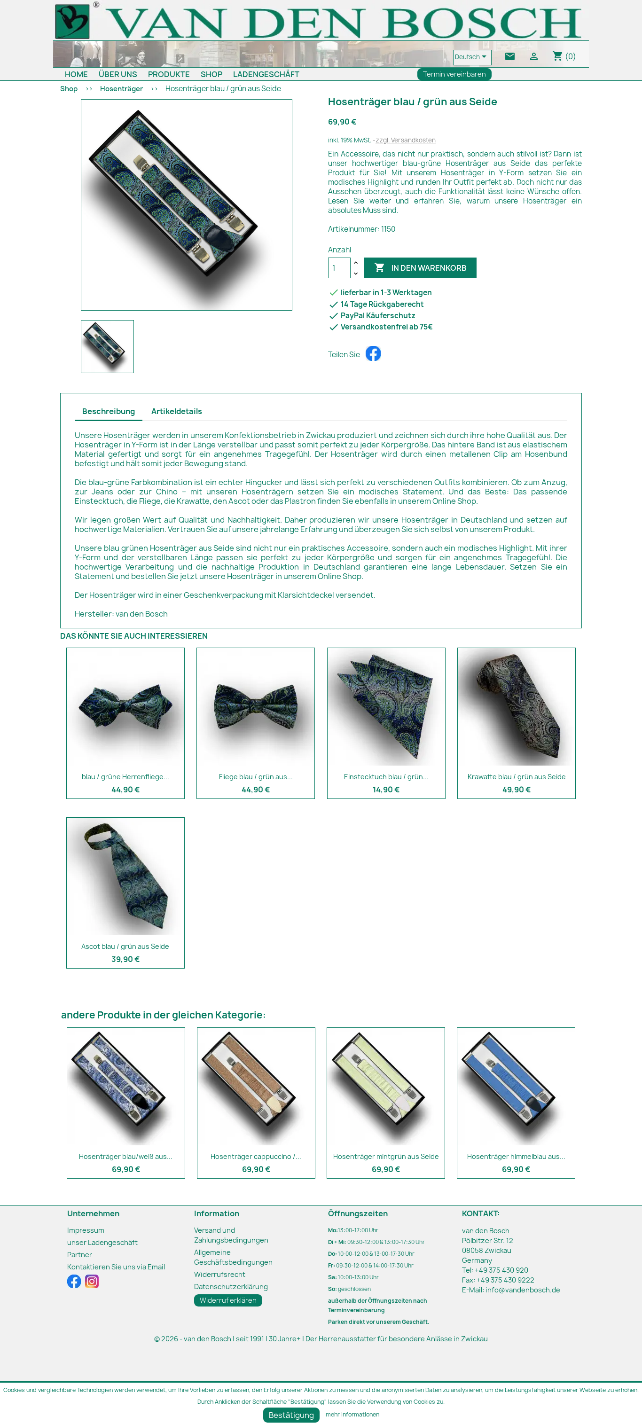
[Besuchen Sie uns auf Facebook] (74, 1281)
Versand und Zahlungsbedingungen (231, 1235)
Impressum (85, 1230)
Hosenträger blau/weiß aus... (125, 1156)
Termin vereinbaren (454, 74)
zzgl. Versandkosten (406, 140)
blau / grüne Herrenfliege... (125, 776)
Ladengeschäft (266, 74)
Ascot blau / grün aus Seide (125, 946)
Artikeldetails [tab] (176, 411)
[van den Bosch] (321, 20)
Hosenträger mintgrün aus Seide (386, 1156)
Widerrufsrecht (219, 1274)
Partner (79, 1255)
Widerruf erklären (228, 1300)
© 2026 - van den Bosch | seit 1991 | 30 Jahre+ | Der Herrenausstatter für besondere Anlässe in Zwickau (321, 1339)
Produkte (169, 74)
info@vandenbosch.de (522, 1290)
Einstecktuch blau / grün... (386, 776)
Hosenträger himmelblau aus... (516, 1156)
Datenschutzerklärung (231, 1286)
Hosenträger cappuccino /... (256, 1156)
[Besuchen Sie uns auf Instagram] (92, 1281)
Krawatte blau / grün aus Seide (517, 776)
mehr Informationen (352, 1414)
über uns (118, 74)
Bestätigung (291, 1415)
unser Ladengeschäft (102, 1242)
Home (76, 74)
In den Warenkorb (420, 267)
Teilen (373, 353)
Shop (211, 74)
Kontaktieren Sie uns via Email (116, 1267)
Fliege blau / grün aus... (256, 776)
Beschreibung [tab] (108, 411)
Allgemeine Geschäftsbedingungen (233, 1257)
